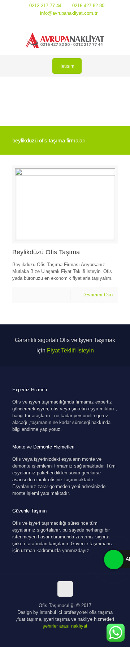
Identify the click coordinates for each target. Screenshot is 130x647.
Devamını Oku (97, 294)
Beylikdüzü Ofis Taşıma (46, 252)
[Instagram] (74, 22)
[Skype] (46, 22)
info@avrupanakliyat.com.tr (69, 13)
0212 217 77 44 (45, 5)
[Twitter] (65, 22)
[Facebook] (56, 22)
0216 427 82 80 (88, 5)
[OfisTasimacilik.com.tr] (65, 40)
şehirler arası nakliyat (65, 626)
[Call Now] (113, 559)
